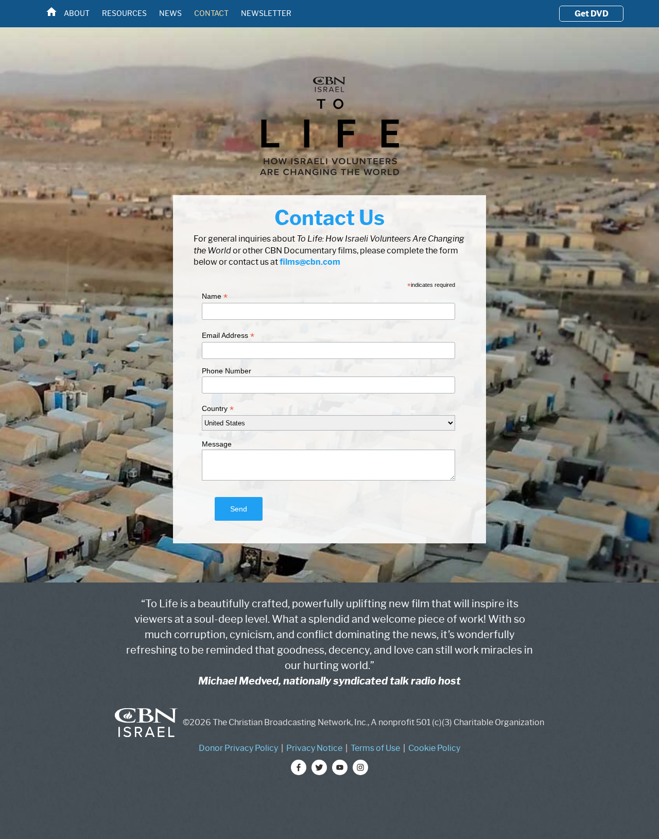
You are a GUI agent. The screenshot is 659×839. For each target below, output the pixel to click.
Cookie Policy (434, 748)
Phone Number (226, 371)
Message (217, 444)
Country (218, 409)
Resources (124, 13)
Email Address (228, 335)
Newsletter (266, 13)
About (77, 13)
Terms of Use (375, 748)
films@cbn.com (310, 262)
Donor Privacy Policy (238, 748)
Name (215, 296)
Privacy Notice (314, 748)
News (170, 13)
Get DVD (592, 14)
